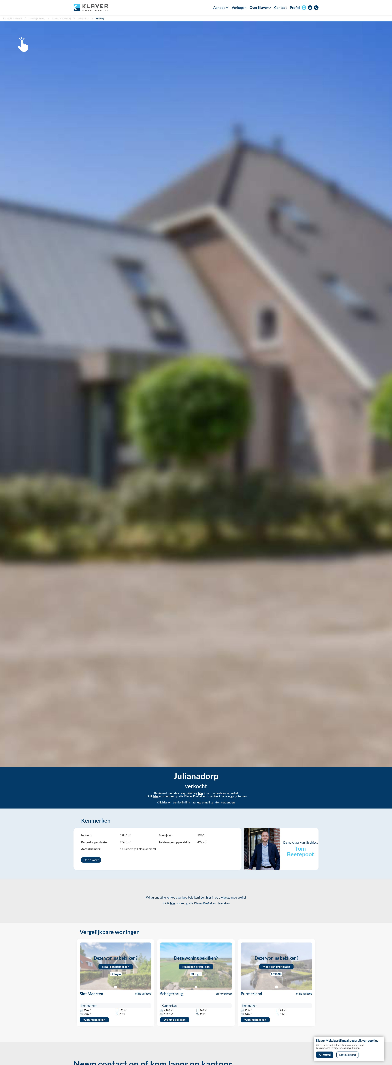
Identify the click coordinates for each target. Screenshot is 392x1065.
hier (200, 793)
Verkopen (239, 7)
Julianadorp (83, 18)
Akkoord (325, 1054)
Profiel (295, 8)
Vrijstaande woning (61, 18)
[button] (219, 7)
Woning (100, 18)
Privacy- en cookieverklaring (345, 1047)
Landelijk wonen (37, 18)
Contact (280, 7)
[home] (91, 7)
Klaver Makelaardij (13, 18)
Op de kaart (91, 860)
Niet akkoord (347, 1054)
